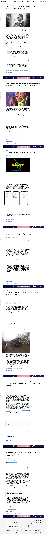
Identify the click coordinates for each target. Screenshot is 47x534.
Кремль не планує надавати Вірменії (18, 65)
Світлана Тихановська (16, 138)
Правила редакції (26, 525)
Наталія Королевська (25, 278)
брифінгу (15, 31)
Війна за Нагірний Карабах (19, 70)
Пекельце (32, 1)
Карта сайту (30, 523)
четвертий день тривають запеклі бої (20, 427)
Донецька (8, 362)
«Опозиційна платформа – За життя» (15, 278)
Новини (15, 1)
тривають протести (16, 130)
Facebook (9, 219)
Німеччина (22, 138)
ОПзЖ (9, 278)
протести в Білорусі (9, 139)
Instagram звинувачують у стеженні (23, 214)
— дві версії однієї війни (17, 43)
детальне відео (18, 182)
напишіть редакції (17, 532)
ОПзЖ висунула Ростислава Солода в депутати (17, 273)
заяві (11, 393)
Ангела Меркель (10, 138)
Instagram (12, 219)
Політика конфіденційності (27, 527)
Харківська (27, 361)
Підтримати (43, 1)
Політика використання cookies (28, 528)
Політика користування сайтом (28, 526)
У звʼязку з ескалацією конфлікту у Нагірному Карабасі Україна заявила (16, 29)
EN (36, 1)
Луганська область (16, 368)
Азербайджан (10, 70)
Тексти (19, 1)
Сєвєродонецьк (21, 368)
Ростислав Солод (8, 279)
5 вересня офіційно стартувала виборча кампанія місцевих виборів (19, 265)
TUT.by (7, 111)
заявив (13, 418)
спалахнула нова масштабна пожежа (23, 360)
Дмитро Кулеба (26, 70)
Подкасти (28, 1)
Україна (14, 70)
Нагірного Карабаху (9, 52)
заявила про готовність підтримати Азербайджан (17, 64)
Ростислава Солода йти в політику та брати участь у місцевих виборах (16, 240)
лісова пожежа (10, 368)
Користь (23, 1)
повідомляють (10, 311)
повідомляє (8, 302)
